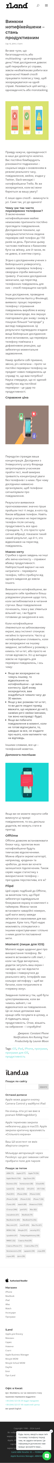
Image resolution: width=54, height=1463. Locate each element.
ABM (10, 1173)
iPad (20, 1048)
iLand (10, 1189)
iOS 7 (41, 1189)
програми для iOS (16, 1052)
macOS (24, 1225)
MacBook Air (13, 1220)
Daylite (8, 1367)
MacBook (27, 1215)
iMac (20, 1189)
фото (21, 1256)
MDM (11, 1230)
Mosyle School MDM (15, 1363)
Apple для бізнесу (14, 1333)
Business (12, 1183)
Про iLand (10, 1375)
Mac (33, 1209)
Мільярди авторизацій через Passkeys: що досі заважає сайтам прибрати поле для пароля (26, 1157)
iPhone (29, 1048)
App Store (29, 1178)
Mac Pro (37, 1225)
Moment (12, 944)
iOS (14, 1048)
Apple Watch (14, 1178)
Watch (8, 1308)
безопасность (14, 1251)
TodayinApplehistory (29, 1235)
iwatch (22, 1204)
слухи (11, 1256)
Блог (7, 1371)
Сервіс (8, 1342)
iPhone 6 (25, 1199)
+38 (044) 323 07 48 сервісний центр (22, 1404)
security (35, 1230)
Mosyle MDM (11, 1358)
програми (40, 1048)
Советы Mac (31, 1246)
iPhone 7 (38, 1199)
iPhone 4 (35, 1194)
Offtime (11, 835)
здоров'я (29, 1251)
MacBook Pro (29, 1220)
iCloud (40, 1183)
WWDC (11, 1240)
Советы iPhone (14, 1246)
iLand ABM (16, 1452)
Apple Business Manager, (23, 1456)
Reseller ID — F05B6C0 (32, 1452)
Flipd (9, 886)
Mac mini (12, 1225)
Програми (10, 1316)
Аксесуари (10, 1312)
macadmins (13, 1215)
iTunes (11, 1204)
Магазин (9, 1338)
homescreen (26, 1183)
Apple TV (33, 1173)
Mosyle (22, 1230)
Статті (19, 43)
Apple (21, 1173)
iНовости (35, 1204)
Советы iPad (25, 1240)
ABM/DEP (39, 1456)
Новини (9, 1346)
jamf (23, 1209)
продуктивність (15, 1056)
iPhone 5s (12, 1199)
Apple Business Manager (17, 1354)
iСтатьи (12, 1209)
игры (41, 1251)
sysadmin (12, 1235)
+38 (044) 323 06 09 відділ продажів (22, 1400)
